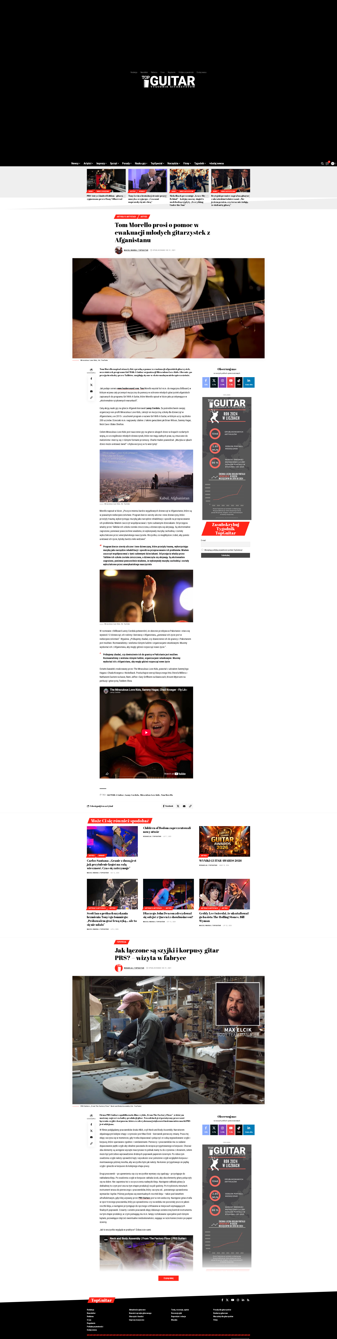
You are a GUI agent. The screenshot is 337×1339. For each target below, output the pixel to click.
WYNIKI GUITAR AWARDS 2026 (220, 860)
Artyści (132, 191)
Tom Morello (167, 795)
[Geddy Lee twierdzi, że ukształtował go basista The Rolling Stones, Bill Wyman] (224, 894)
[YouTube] (233, 1300)
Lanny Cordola (132, 795)
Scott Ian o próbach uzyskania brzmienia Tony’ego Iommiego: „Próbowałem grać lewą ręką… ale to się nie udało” (112, 919)
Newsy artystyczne (186, 191)
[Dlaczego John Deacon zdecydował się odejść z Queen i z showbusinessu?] (168, 894)
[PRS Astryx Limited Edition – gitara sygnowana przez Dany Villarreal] (106, 180)
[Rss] (248, 1300)
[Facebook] (206, 382)
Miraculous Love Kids (150, 795)
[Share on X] (91, 385)
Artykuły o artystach (126, 217)
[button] (322, 163)
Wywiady (142, 191)
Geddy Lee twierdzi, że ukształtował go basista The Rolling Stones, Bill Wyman (224, 917)
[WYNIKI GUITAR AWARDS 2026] (224, 841)
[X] (214, 382)
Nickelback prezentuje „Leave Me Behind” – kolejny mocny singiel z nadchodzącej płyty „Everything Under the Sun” (187, 200)
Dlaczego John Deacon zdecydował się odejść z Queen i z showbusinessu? (168, 915)
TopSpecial (121, 942)
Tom (142, 388)
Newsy (91, 191)
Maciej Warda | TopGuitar (136, 250)
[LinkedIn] (249, 382)
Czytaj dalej (168, 1278)
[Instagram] (222, 382)
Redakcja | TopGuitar (152, 836)
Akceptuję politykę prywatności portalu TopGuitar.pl (223, 550)
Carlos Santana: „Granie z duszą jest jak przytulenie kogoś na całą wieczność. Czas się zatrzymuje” (111, 864)
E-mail (203, 540)
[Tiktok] (238, 382)
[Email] (91, 391)
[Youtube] (231, 382)
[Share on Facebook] (91, 378)
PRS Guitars (144, 1198)
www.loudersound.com (128, 388)
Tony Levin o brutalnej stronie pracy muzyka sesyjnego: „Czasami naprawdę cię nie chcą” (147, 198)
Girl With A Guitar (115, 795)
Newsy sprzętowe (103, 191)
